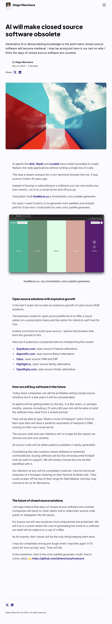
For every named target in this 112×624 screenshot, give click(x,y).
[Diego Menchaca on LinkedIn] (12, 605)
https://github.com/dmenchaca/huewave (57, 558)
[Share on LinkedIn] (20, 72)
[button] (56, 244)
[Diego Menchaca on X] (7, 605)
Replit (39, 163)
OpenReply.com (26, 369)
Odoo (19, 359)
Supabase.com (25, 348)
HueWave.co (41, 196)
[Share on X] (15, 72)
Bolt (32, 163)
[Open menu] (103, 5)
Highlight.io (23, 364)
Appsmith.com (25, 353)
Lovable (54, 163)
